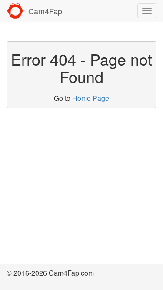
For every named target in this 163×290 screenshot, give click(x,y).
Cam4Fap (45, 11)
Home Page (90, 98)
